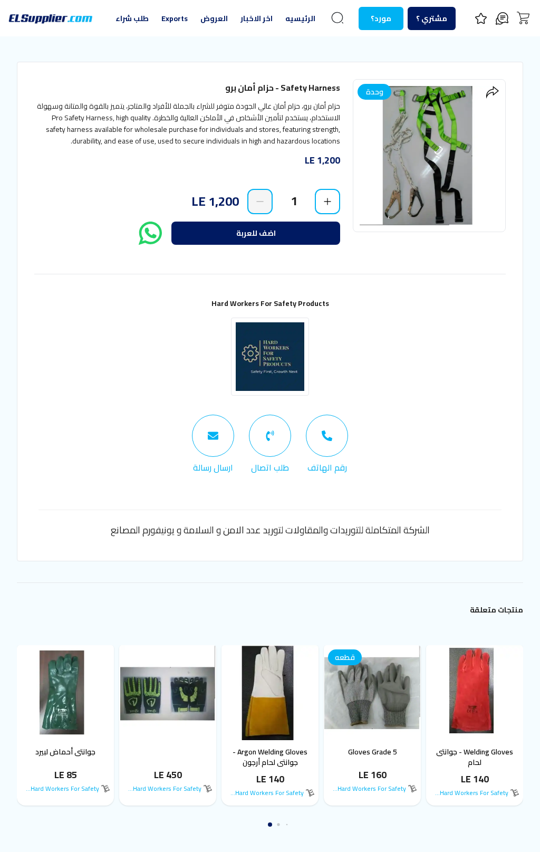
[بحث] (337, 17)
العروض (214, 18)
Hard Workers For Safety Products (270, 303)
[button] (287, 825)
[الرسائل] (502, 18)
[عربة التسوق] (523, 17)
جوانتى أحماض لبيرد (65, 752)
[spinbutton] (294, 201)
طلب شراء (132, 18)
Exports (174, 18)
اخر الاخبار (256, 18)
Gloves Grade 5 (372, 752)
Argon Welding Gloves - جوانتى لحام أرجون (270, 757)
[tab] (327, 444)
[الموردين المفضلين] (480, 18)
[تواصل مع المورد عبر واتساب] (150, 233)
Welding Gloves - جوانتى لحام (474, 757)
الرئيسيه (300, 18)
